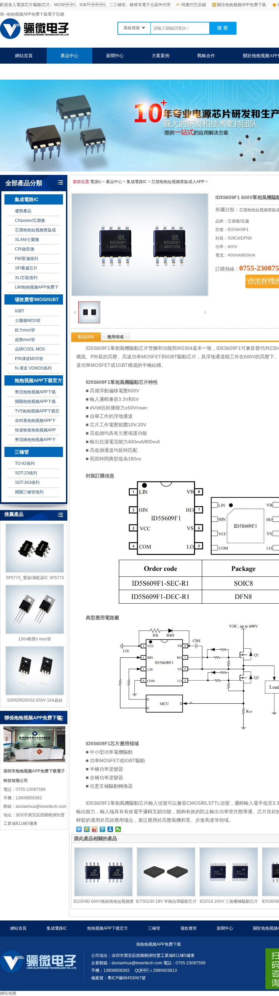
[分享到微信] (118, 829)
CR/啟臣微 (24, 249)
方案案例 (160, 55)
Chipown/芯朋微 (30, 220)
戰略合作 (206, 55)
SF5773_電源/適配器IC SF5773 (35, 577)
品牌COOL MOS (30, 349)
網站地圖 (8, 993)
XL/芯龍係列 (26, 277)
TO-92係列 (25, 463)
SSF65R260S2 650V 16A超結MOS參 (35, 700)
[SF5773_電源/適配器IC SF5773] (34, 548)
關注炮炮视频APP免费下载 (241, 4)
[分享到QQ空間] (87, 829)
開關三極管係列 (29, 492)
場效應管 (188, 928)
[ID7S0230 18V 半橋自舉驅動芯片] (166, 872)
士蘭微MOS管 (27, 320)
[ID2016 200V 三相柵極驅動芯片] (228, 872)
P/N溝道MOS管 (29, 358)
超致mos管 (25, 339)
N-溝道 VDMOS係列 (33, 368)
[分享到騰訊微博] (102, 829)
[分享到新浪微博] (95, 829)
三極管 (22, 452)
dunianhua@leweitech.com (137, 963)
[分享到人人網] (110, 829)
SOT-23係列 (26, 473)
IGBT (19, 311)
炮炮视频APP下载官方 (38, 380)
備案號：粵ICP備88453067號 (118, 978)
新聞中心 (115, 55)
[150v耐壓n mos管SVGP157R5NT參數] (34, 609)
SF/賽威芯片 (26, 268)
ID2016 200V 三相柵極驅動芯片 (229, 901)
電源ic (95, 181)
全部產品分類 (23, 183)
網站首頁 (24, 55)
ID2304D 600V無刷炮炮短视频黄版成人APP (103, 901)
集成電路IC (26, 199)
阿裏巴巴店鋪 (193, 4)
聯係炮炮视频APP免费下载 (41, 71)
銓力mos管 (25, 330)
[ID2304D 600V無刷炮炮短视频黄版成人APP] (103, 872)
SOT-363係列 (27, 482)
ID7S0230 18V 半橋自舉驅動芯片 (166, 901)
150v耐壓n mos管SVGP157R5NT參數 (34, 639)
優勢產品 (23, 211)
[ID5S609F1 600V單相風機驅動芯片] (89, 322)
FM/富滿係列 (26, 258)
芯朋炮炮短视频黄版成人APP (177, 181)
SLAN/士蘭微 (27, 239)
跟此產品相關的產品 (95, 838)
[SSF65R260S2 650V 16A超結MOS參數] (34, 671)
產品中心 (69, 55)
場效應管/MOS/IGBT (37, 299)
